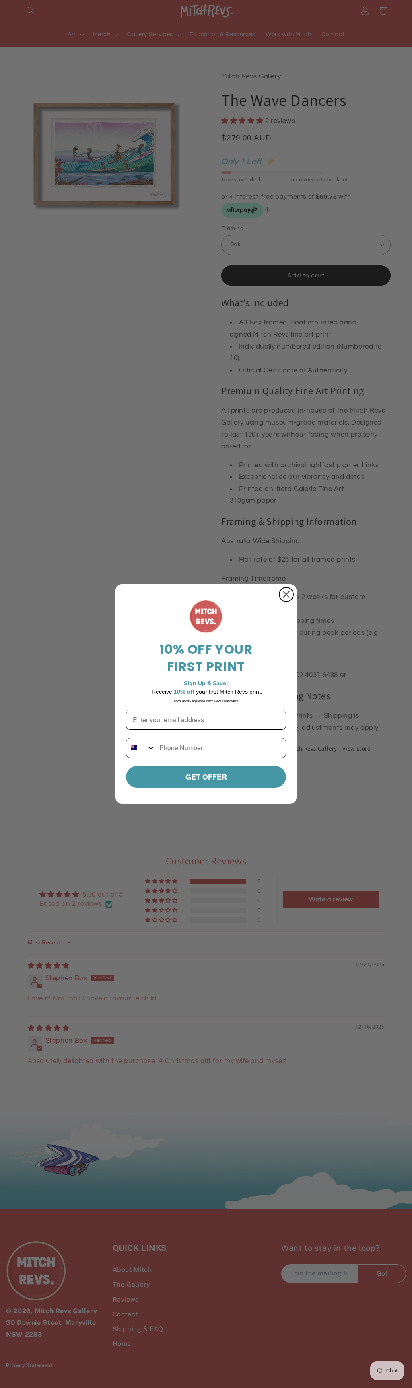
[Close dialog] (286, 594)
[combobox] (140, 748)
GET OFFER (206, 777)
